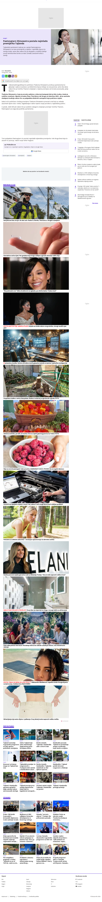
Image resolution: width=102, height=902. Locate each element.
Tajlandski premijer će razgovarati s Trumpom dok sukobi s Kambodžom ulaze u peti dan (27, 766)
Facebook (79, 879)
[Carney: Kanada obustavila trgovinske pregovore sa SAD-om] (44, 827)
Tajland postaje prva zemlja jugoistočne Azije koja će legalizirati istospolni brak (27, 788)
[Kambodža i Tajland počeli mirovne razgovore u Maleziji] (61, 756)
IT (51, 884)
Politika (3, 881)
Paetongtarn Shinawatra (9, 155)
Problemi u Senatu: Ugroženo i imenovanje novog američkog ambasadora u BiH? (27, 860)
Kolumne (53, 886)
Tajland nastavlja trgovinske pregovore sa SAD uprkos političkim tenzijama (11, 745)
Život (21, 741)
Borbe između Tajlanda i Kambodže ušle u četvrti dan (43, 744)
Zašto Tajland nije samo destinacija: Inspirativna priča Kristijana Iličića (26, 745)
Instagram (79, 884)
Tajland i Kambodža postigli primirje (60, 786)
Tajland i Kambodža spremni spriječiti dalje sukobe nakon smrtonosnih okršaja (10, 788)
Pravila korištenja (22, 896)
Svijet (5, 38)
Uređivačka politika (34, 896)
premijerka (21, 155)
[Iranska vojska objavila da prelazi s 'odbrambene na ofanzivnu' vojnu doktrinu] (61, 827)
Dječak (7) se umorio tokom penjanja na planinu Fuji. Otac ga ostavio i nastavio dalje (27, 838)
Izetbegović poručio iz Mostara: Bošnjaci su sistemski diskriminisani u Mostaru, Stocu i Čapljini (89, 157)
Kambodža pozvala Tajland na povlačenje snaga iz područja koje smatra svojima (60, 745)
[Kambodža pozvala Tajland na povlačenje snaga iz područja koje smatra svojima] (61, 734)
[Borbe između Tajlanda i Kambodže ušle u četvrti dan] (44, 734)
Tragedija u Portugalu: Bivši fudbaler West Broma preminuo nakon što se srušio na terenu (89, 149)
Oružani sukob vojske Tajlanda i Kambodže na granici (44, 787)
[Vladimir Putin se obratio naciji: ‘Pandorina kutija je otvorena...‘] (61, 806)
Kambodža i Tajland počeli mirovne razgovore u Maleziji (60, 766)
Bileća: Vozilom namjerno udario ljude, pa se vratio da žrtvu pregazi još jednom (89, 166)
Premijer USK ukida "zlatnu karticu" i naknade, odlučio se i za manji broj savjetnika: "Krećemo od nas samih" (88, 188)
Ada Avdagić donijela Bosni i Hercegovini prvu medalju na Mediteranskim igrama (86, 196)
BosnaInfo (8, 71)
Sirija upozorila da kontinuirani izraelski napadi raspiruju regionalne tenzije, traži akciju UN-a (10, 838)
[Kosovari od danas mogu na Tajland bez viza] (11, 756)
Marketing (12, 896)
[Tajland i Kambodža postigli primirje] (61, 777)
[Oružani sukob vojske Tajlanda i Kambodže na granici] (44, 777)
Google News (37, 151)
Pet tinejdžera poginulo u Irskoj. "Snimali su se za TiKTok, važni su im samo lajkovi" (10, 860)
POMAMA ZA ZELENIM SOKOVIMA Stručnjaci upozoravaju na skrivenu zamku (88, 132)
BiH (2, 879)
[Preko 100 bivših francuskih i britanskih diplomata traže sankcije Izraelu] (11, 806)
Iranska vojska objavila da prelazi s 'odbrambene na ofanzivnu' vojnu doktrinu (60, 838)
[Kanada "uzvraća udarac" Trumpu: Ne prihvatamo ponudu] (44, 806)
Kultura (28, 891)
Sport (27, 879)
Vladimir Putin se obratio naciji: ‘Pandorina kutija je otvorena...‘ (60, 817)
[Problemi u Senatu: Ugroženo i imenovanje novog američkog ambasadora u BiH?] (28, 849)
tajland (29, 155)
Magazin (28, 888)
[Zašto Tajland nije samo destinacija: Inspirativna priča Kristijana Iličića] (28, 734)
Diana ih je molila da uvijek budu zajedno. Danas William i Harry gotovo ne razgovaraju (44, 860)
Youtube (79, 886)
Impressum (4, 896)
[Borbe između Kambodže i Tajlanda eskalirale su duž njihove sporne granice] (44, 756)
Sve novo (95, 203)
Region (3, 884)
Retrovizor (53, 879)
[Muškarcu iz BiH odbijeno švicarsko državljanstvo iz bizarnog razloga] (28, 806)
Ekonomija (6, 741)
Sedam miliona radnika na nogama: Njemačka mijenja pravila (88, 180)
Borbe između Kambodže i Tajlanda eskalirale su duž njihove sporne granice (43, 766)
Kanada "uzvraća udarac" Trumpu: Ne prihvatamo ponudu (43, 816)
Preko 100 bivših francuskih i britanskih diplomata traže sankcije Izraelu (10, 817)
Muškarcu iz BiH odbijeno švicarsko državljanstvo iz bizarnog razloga (26, 817)
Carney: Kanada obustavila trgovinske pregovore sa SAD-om (44, 838)
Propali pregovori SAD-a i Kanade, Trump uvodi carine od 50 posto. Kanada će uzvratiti (60, 860)
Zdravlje (28, 881)
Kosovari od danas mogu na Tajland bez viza (10, 766)
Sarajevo (28, 886)
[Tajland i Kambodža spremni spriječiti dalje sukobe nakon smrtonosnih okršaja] (11, 777)
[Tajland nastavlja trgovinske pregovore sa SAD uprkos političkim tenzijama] (11, 734)
